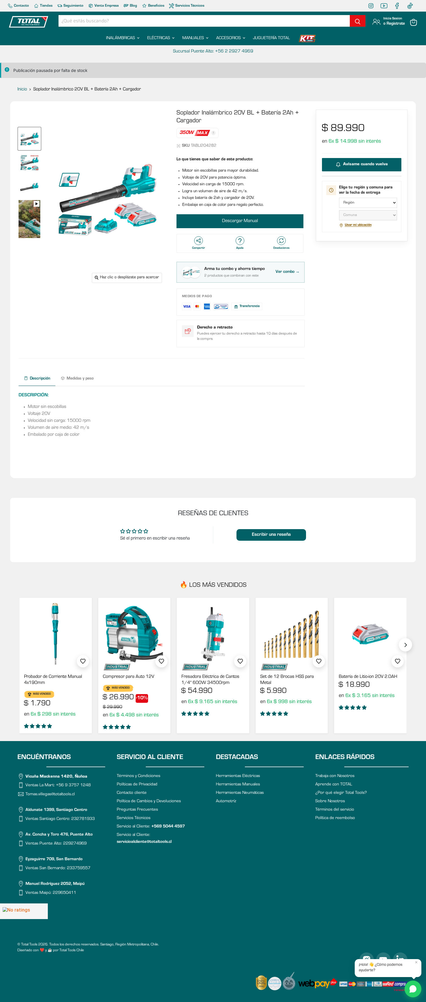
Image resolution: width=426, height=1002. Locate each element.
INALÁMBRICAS (121, 38)
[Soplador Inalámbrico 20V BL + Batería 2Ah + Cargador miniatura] (29, 138)
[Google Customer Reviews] (24, 911)
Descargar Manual (240, 221)
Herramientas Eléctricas (238, 776)
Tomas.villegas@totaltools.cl (50, 794)
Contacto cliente (132, 793)
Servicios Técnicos (189, 6)
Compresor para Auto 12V (128, 677)
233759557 (78, 868)
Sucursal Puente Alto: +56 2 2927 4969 (213, 51)
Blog (133, 6)
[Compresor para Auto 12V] (134, 634)
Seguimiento (73, 6)
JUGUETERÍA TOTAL (271, 38)
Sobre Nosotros (330, 801)
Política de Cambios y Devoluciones (149, 801)
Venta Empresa (106, 6)
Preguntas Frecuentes (137, 810)
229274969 (75, 843)
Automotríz (226, 801)
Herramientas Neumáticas (240, 793)
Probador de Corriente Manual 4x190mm (53, 680)
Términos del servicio (334, 810)
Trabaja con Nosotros (334, 776)
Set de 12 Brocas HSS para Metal (287, 680)
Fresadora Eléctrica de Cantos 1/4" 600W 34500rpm (210, 680)
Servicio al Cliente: (151, 827)
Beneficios (155, 6)
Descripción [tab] (40, 379)
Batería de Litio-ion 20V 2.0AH (368, 677)
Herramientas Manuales (238, 785)
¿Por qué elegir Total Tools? (341, 793)
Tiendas (45, 6)
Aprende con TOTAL (333, 785)
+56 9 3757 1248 (73, 785)
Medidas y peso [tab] (80, 379)
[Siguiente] (405, 644)
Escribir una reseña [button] (271, 535)
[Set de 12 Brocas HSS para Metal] (292, 634)
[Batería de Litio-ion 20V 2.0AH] (370, 634)
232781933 (83, 819)
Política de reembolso (335, 818)
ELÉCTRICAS (159, 38)
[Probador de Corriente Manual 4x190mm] (55, 634)
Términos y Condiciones (138, 776)
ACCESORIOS (229, 38)
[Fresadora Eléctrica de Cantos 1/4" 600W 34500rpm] (213, 634)
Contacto (21, 6)
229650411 (64, 893)
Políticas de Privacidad (137, 785)
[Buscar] (357, 21)
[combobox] (204, 21)
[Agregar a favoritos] (83, 661)
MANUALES (193, 38)
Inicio (22, 89)
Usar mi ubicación (358, 225)
